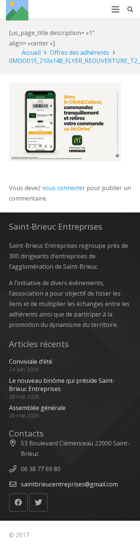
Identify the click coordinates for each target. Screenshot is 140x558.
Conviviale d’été (30, 361)
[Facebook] (18, 502)
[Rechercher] (130, 9)
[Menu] (115, 9)
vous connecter (63, 188)
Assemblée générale (37, 408)
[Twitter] (38, 502)
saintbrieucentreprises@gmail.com (69, 484)
